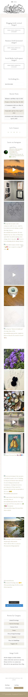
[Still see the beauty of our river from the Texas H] (14, 527)
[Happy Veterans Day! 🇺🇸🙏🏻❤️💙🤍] (14, 464)
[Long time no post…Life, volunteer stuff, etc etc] (14, 233)
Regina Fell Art (14, 9)
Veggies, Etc (14, 643)
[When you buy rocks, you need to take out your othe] (14, 401)
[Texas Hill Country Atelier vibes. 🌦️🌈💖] (14, 254)
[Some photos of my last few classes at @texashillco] (14, 275)
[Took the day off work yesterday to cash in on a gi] (14, 296)
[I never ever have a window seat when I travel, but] (14, 170)
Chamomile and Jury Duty (12, 111)
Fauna (14, 630)
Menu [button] (15, 1)
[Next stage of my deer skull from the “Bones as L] (14, 317)
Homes (14, 637)
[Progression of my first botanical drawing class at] (14, 506)
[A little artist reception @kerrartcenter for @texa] (14, 191)
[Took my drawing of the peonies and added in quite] (14, 485)
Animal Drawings (14, 620)
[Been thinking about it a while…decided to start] (14, 380)
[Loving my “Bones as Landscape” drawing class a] (14, 338)
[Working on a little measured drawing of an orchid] (14, 212)
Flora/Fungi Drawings (14, 633)
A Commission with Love (12, 105)
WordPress (15, 694)
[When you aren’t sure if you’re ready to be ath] (14, 422)
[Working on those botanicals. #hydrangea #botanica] (14, 548)
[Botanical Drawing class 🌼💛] (14, 569)
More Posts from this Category (14, 31)
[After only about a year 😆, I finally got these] (14, 443)
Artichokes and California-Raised (14, 116)
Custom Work (14, 627)
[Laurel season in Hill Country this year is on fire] (14, 359)
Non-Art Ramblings (14, 640)
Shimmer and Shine (10, 98)
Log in (21, 694)
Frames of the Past (10, 102)
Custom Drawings (14, 623)
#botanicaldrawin (9, 580)
